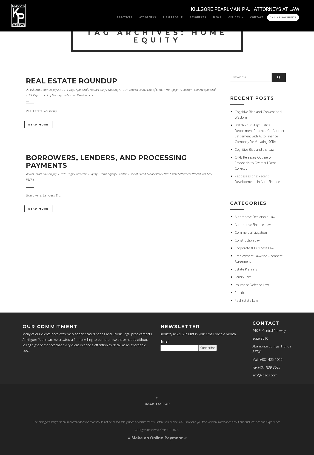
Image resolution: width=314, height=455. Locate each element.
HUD (123, 90)
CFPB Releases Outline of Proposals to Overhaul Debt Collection (255, 163)
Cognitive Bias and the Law (254, 149)
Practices (124, 17)
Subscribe (207, 348)
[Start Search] (279, 77)
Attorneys (147, 17)
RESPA (30, 180)
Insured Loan (137, 90)
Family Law (243, 277)
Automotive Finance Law (253, 224)
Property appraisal (204, 90)
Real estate (155, 174)
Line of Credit (155, 90)
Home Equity (98, 90)
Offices (234, 17)
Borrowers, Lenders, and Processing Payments (106, 162)
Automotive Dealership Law (255, 217)
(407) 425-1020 (271, 359)
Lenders (122, 174)
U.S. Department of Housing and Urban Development (60, 95)
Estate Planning (246, 269)
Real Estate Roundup (71, 81)
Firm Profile (173, 17)
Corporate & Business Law (254, 248)
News (217, 17)
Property (185, 90)
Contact (257, 17)
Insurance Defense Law (252, 285)
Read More (38, 124)
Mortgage (171, 90)
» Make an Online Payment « (157, 438)
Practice (240, 292)
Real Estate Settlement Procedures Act (187, 174)
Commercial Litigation (251, 232)
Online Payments (283, 17)
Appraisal (82, 90)
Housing (113, 90)
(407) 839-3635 (269, 367)
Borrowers (80, 174)
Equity (93, 174)
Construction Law (247, 240)
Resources (198, 17)
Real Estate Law (38, 90)
